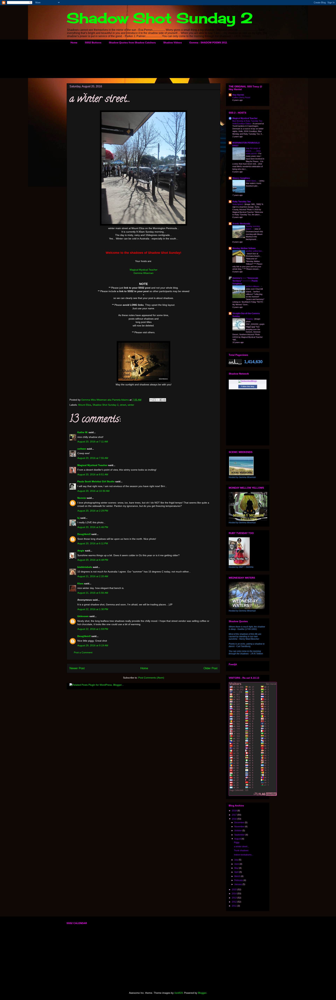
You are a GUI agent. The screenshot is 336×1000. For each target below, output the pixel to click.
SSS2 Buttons (93, 42)
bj (78, 517)
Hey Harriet (238, 95)
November (239, 826)
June (237, 864)
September (239, 835)
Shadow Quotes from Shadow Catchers (132, 42)
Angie (80, 550)
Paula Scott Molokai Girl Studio (96, 481)
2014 (234, 893)
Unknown (83, 616)
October (238, 830)
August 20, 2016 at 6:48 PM (92, 559)
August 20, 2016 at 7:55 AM (92, 458)
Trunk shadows (241, 850)
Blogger (202, 992)
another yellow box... (254, 251)
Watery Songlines (241, 178)
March (237, 876)
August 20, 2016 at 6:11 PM (92, 543)
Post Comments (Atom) (151, 677)
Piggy (236, 842)
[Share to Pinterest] (164, 400)
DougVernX (84, 534)
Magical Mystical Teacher (144, 269)
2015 (234, 889)
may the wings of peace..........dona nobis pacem (253, 151)
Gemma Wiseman (143, 273)
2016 (234, 819)
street (123, 404)
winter (131, 404)
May (236, 868)
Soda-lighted (237, 204)
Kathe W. (82, 432)
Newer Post (77, 668)
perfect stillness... (253, 286)
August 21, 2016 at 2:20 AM (92, 576)
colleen (81, 448)
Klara (80, 583)
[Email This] (151, 400)
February (238, 880)
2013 (234, 898)
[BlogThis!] (154, 400)
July (236, 860)
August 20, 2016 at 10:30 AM (93, 490)
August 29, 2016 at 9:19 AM (92, 645)
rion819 (178, 992)
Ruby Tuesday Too (241, 201)
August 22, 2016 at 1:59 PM (92, 629)
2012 (234, 902)
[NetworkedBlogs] (247, 381)
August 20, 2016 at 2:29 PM (92, 510)
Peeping (249, 319)
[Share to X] (157, 400)
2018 (234, 810)
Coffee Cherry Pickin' (241, 97)
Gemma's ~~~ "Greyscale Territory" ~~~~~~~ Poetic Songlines (245, 281)
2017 (234, 815)
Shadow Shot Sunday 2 (160, 17)
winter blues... (252, 181)
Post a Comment (83, 652)
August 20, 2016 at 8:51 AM (92, 474)
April (236, 872)
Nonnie (81, 497)
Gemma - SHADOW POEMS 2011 (208, 42)
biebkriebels (84, 567)
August (237, 839)
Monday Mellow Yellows (244, 248)
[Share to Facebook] (161, 400)
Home (74, 42)
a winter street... (241, 846)
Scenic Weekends (241, 223)
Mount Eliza (84, 404)
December (239, 822)
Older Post (211, 668)
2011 (234, 906)
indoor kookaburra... (243, 855)
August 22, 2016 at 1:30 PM (92, 609)
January (238, 884)
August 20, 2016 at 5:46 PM (92, 527)
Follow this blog (247, 386)
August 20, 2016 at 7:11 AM (92, 441)
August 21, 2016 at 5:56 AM (92, 592)
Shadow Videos (172, 42)
